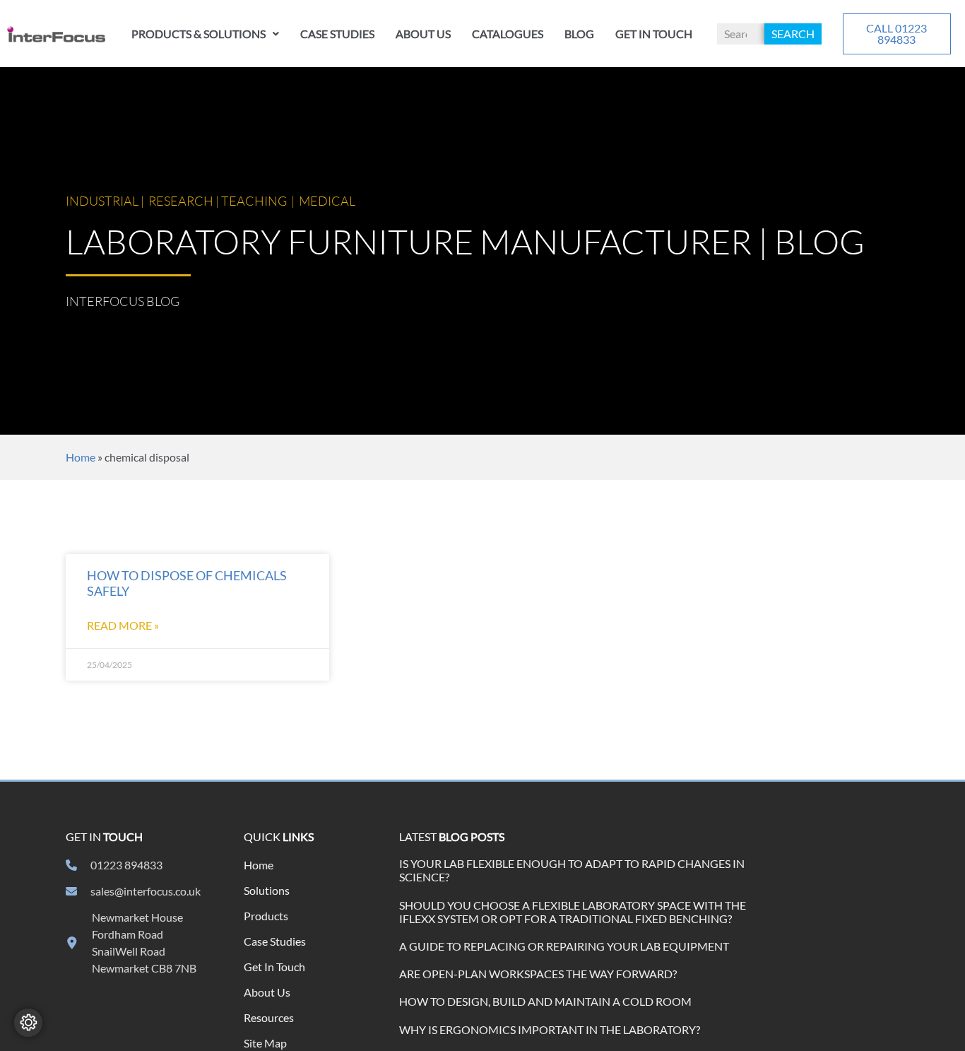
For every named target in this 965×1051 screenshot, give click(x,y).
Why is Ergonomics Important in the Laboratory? (549, 1029)
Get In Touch (653, 33)
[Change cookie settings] (28, 1023)
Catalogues (507, 33)
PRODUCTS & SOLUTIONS (198, 33)
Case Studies (337, 33)
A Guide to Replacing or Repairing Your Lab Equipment (564, 946)
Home (80, 457)
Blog (579, 33)
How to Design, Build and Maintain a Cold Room (545, 1001)
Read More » (123, 625)
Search (793, 33)
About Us (423, 33)
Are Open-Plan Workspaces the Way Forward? (538, 973)
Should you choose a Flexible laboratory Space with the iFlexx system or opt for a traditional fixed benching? (572, 911)
